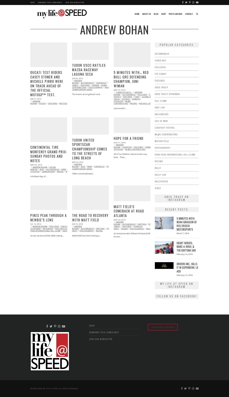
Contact (189, 13)
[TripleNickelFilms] (197, 2)
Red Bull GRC (145, 103)
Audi (42, 169)
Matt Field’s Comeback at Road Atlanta (129, 211)
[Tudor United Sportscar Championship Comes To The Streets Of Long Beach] (90, 126)
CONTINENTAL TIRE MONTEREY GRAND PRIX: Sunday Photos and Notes (48, 154)
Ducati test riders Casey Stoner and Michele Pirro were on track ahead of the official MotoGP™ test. (46, 83)
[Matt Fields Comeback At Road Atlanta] (132, 193)
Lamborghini (48, 171)
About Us (146, 13)
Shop (32, 2)
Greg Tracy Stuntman (167, 94)
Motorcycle (61, 228)
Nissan (124, 228)
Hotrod (126, 99)
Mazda (60, 171)
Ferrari (95, 85)
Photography (95, 87)
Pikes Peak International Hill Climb (175, 154)
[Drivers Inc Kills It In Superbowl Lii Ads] (164, 265)
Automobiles (87, 83)
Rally (158, 168)
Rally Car (160, 174)
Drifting (100, 228)
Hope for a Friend (128, 138)
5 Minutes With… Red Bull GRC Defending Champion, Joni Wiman (131, 79)
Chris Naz (160, 60)
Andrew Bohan (35, 102)
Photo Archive (175, 13)
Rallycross (161, 181)
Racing (108, 87)
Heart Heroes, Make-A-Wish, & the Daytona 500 (186, 246)
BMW (64, 169)
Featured (52, 103)
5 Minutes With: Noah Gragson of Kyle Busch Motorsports (187, 223)
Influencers (162, 114)
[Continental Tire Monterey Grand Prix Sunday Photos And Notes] (48, 129)
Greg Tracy (161, 87)
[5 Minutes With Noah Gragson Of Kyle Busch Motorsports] (164, 223)
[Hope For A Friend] (132, 125)
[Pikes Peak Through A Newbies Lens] (48, 197)
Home (137, 13)
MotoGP (64, 103)
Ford (136, 96)
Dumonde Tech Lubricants (50, 2)
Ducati (42, 103)
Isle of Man (161, 120)
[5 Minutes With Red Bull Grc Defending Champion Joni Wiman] (132, 54)
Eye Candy (160, 73)
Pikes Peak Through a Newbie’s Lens (48, 217)
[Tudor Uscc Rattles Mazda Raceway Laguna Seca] (90, 51)
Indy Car (160, 107)
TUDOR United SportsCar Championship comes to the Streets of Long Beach (89, 148)
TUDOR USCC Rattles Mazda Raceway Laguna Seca (89, 70)
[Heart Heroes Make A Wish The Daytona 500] (164, 247)
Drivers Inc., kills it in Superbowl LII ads (187, 267)
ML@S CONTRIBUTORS (122, 102)
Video (158, 188)
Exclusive (142, 94)
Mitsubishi (48, 228)
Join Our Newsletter (74, 2)
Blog (156, 13)
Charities (127, 147)
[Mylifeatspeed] (182, 2)
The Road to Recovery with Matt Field (90, 217)
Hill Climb (161, 100)
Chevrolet (101, 83)
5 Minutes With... (124, 92)
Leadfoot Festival (165, 127)
